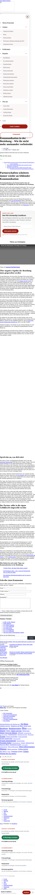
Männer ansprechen (12, 749)
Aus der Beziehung (16, 200)
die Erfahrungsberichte (23, 674)
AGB (5, 819)
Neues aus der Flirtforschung (7, 635)
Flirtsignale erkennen (8, 80)
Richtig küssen (7, 93)
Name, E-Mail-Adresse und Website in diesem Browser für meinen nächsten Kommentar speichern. (16, 611)
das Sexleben (20, 475)
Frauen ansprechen (8, 70)
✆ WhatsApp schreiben (10, 768)
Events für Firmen (7, 115)
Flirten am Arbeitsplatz (14, 163)
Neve (1, 823)
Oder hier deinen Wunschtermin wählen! (13, 632)
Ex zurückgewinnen (8, 61)
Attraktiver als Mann (17, 726)
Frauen (2, 736)
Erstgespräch (16, 134)
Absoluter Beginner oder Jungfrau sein (10, 724)
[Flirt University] (17, 6)
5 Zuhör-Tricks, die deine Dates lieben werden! (15, 568)
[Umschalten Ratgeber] (26, 53)
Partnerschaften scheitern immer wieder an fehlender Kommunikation (19, 162)
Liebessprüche (3, 746)
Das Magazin (6, 57)
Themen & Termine (8, 31)
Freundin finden (7, 64)
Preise (4, 34)
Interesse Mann (4, 745)
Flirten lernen (6, 67)
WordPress (14, 823)
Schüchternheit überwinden (10, 77)
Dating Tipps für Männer (8, 733)
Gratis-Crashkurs (15, 126)
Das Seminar (6, 720)
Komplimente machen (15, 744)
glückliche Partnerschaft (6, 462)
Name (2, 588)
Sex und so (3, 751)
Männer (3, 749)
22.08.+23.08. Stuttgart (9, 622)
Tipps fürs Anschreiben (9, 716)
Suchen (31, 638)
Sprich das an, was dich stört (12, 166)
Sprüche (8, 751)
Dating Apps (26, 731)
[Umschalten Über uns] (26, 101)
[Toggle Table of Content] (1, 159)
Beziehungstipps (15, 728)
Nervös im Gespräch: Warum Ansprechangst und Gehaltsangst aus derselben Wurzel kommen (22, 652)
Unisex (26, 751)
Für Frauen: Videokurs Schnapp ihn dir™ (13, 41)
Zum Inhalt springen (5, 0)
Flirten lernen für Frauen (22, 734)
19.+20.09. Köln (7, 628)
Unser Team (6, 105)
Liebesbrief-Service (8, 44)
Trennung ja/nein (16, 751)
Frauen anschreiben (8, 86)
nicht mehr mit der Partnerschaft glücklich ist (16, 321)
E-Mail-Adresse (4, 591)
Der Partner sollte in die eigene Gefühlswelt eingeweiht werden (19, 167)
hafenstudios (11, 806)
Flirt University (31, 734)
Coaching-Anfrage (17, 783)
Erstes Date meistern (8, 83)
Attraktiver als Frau (5, 726)
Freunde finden (20, 741)
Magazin (6, 811)
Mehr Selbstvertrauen (27, 747)
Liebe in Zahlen (25, 744)
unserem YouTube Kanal (13, 267)
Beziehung (4, 728)
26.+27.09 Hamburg (8, 629)
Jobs (5, 813)
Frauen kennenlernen (8, 74)
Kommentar (3, 597)
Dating (2, 731)
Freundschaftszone (16, 743)
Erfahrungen (6, 49)
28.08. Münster (7, 623)
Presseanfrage (17, 789)
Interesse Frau (30, 743)
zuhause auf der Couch (25, 281)
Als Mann (24, 724)
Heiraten (23, 743)
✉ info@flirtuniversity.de (9, 772)
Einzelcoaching (7, 37)
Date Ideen (29, 728)
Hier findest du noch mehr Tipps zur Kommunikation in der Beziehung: (22, 168)
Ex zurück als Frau (27, 733)
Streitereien (26, 205)
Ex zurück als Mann (4, 734)
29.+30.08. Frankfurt (8, 625)
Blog (24, 728)
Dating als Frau (16, 731)
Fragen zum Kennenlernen (10, 714)
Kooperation (14, 795)
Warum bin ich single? (8, 753)
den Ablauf (15, 685)
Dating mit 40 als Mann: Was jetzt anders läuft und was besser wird (17, 641)
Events (5, 809)
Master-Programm (8, 23)
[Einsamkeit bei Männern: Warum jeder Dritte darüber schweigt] (4, 647)
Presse (5, 814)
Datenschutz (7, 820)
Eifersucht (20, 733)
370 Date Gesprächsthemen (10, 719)
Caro (7, 148)
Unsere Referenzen (8, 109)
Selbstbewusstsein (7, 96)
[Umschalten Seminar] (26, 27)
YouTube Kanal (7, 112)
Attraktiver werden (8, 90)
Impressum (6, 817)
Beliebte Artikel (27, 726)
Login (4, 120)
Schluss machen (23, 749)
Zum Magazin (3, 657)
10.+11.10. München (8, 631)
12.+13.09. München (8, 626)
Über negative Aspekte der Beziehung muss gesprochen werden (19, 165)
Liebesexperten (12, 557)
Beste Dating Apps (8, 717)
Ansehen (26, 892)
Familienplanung (12, 734)
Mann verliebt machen (13, 746)
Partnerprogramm (17, 801)
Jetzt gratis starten (10, 231)
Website (2, 594)
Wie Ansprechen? (7, 713)
